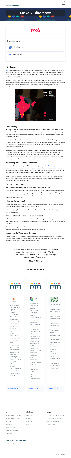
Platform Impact (11, 427)
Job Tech (29, 424)
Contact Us (9, 433)
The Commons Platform (13, 418)
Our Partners (9, 424)
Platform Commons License (55, 415)
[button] (64, 2)
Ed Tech (28, 418)
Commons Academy (12, 430)
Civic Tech (29, 415)
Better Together (53, 166)
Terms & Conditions (53, 421)
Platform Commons (28, 163)
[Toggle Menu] (63, 5)
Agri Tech (29, 421)
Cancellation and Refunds (55, 418)
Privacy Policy (51, 424)
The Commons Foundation (14, 415)
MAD (7, 70)
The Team (9, 421)
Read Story (12, 389)
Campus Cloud (34, 168)
